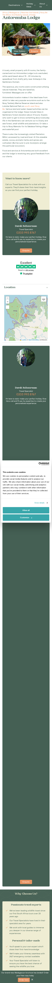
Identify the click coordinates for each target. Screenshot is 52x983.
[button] (26, 316)
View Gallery (20, 51)
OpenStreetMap (34, 340)
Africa (4, 12)
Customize (24, 517)
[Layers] (43, 299)
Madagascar (14, 12)
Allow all (26, 510)
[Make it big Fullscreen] (7, 307)
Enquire (34, 51)
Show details (39, 503)
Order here (24, 980)
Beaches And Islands (30, 12)
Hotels (33, 15)
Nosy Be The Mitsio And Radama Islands (24, 13)
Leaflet (23, 340)
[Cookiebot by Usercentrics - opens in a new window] (38, 463)
